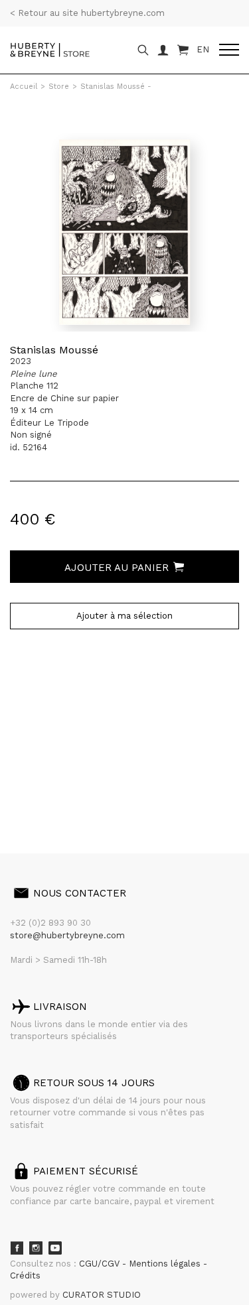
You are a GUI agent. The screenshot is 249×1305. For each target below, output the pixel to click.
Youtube (55, 1248)
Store (58, 86)
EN (203, 49)
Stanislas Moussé (54, 349)
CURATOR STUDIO (101, 1295)
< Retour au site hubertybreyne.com (87, 13)
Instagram (35, 1248)
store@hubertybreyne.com (67, 935)
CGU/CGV (100, 1264)
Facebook (16, 1248)
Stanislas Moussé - (115, 86)
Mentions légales (166, 1264)
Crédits (25, 1275)
